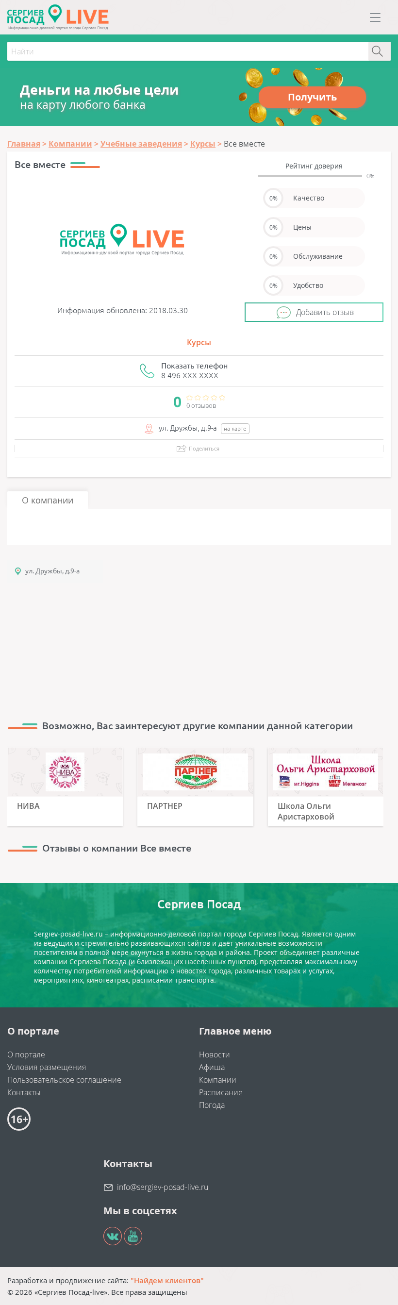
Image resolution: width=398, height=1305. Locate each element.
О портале (26, 1054)
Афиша (212, 1067)
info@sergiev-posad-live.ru (162, 1187)
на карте (235, 428)
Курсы (199, 342)
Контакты (24, 1092)
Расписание (221, 1092)
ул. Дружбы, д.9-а (52, 571)
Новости (214, 1054)
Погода (212, 1105)
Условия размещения (46, 1067)
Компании (217, 1079)
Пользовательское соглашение (64, 1079)
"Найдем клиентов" (167, 1280)
